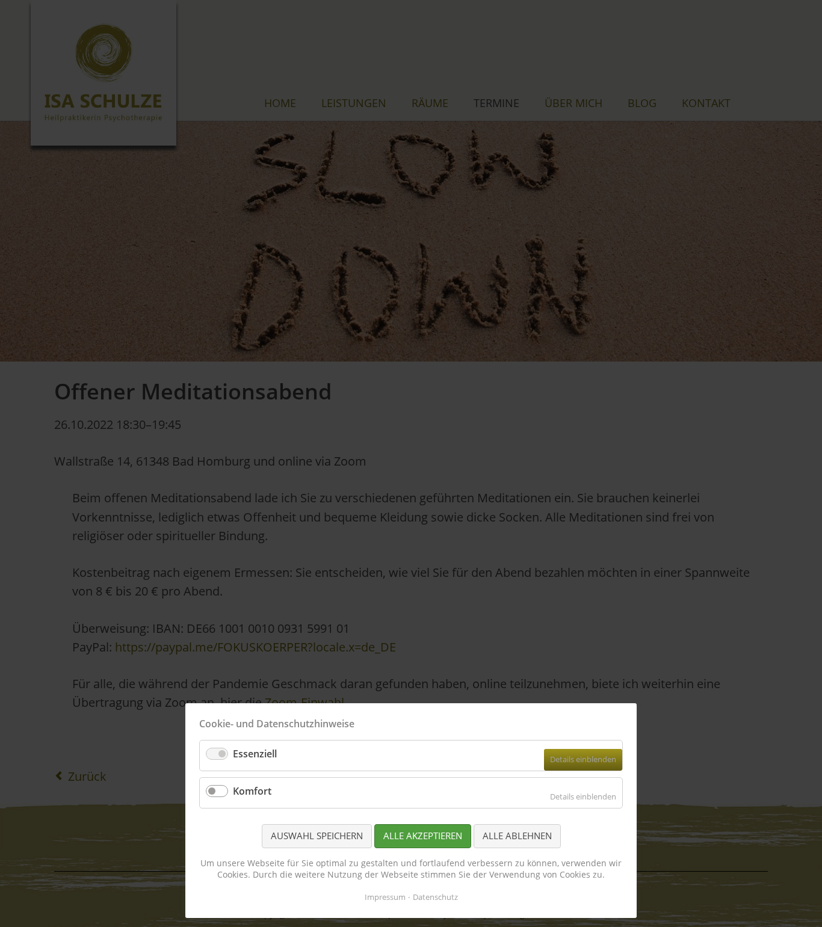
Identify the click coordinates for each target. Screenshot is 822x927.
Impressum (385, 897)
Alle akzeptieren (422, 836)
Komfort (252, 791)
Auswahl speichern (317, 836)
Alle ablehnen (517, 836)
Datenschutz (435, 897)
